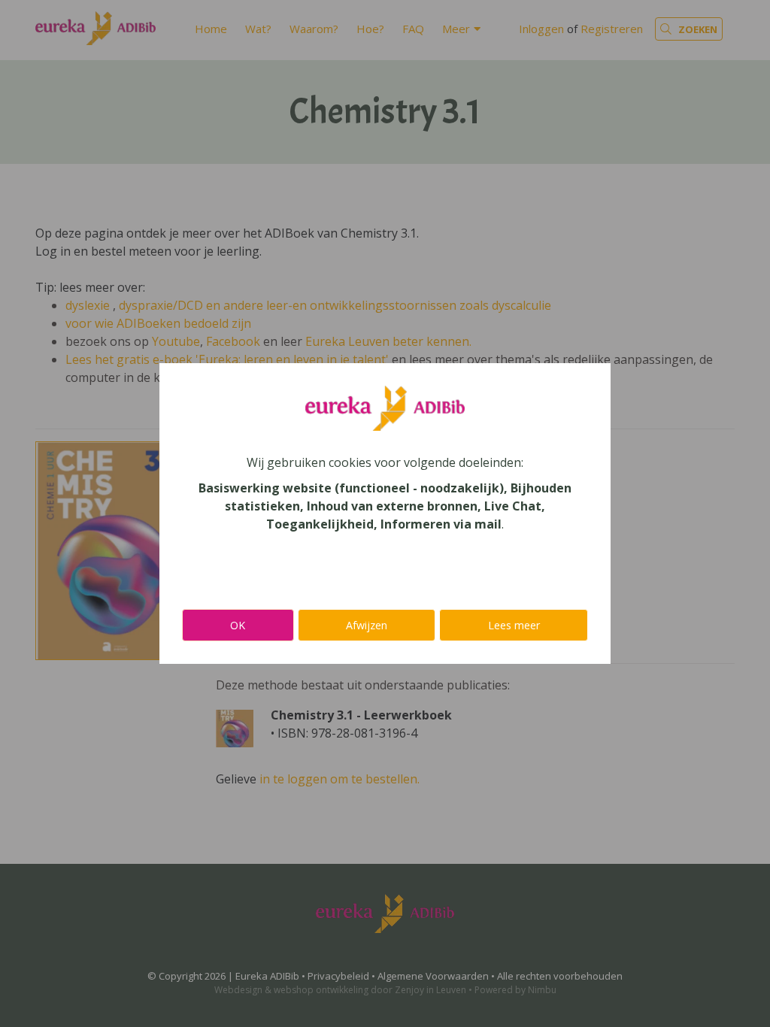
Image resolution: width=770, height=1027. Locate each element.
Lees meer (514, 625)
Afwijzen (366, 625)
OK (237, 625)
